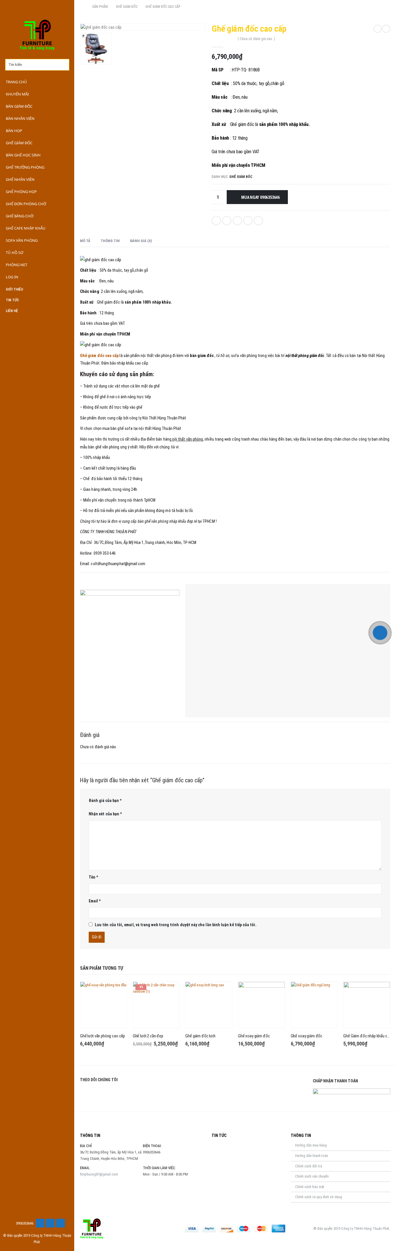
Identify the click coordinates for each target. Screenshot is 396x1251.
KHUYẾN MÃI (17, 94)
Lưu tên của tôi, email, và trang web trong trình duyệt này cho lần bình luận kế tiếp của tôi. (176, 924)
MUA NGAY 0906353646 (260, 197)
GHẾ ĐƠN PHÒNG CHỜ (26, 203)
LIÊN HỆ (12, 311)
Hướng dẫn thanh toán (311, 1155)
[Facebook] (40, 1223)
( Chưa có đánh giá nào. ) (256, 39)
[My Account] (63, 8)
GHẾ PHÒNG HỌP (21, 191)
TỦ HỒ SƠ (14, 252)
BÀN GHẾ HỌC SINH (23, 155)
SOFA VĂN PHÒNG (22, 240)
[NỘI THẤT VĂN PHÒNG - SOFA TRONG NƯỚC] (37, 35)
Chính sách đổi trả (308, 1166)
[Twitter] (50, 1223)
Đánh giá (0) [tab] (141, 241)
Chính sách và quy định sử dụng (318, 1197)
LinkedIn (237, 220)
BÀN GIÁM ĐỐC (19, 106)
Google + (248, 220)
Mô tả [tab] (85, 241)
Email (258, 220)
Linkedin (113, 1093)
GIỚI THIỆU (14, 289)
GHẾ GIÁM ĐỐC (19, 142)
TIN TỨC (12, 300)
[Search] (65, 64)
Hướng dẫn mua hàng (311, 1145)
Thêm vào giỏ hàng (117, 991)
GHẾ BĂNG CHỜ (19, 216)
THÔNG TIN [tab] (110, 241)
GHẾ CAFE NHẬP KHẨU (26, 228)
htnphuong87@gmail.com (99, 1174)
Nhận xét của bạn (105, 814)
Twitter (226, 220)
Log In (12, 277)
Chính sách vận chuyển (312, 1176)
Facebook (216, 220)
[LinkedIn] (60, 1223)
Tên (93, 877)
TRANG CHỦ (16, 81)
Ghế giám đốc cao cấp (99, 355)
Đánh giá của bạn (105, 800)
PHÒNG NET (16, 264)
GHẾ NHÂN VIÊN (20, 179)
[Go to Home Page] (82, 6)
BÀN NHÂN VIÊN (20, 118)
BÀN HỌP (14, 130)
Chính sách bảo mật (309, 1187)
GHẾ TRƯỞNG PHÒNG (25, 167)
